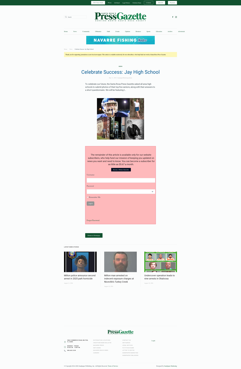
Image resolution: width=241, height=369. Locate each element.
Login (153, 341)
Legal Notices (126, 3)
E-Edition (148, 3)
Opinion (127, 31)
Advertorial (181, 31)
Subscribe (160, 3)
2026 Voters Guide (98, 3)
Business (138, 31)
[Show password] (152, 191)
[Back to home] (120, 17)
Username (90, 174)
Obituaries (98, 31)
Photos (109, 3)
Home (66, 31)
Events (117, 31)
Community (86, 31)
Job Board (117, 3)
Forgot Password (93, 220)
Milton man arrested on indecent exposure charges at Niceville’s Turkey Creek (119, 278)
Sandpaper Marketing (170, 366)
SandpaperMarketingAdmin (124, 78)
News (75, 31)
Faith (108, 31)
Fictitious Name (137, 3)
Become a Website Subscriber (121, 170)
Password (90, 186)
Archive (170, 31)
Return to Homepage (94, 235)
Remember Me (94, 197)
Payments (172, 3)
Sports (148, 31)
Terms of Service (113, 366)
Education (159, 31)
